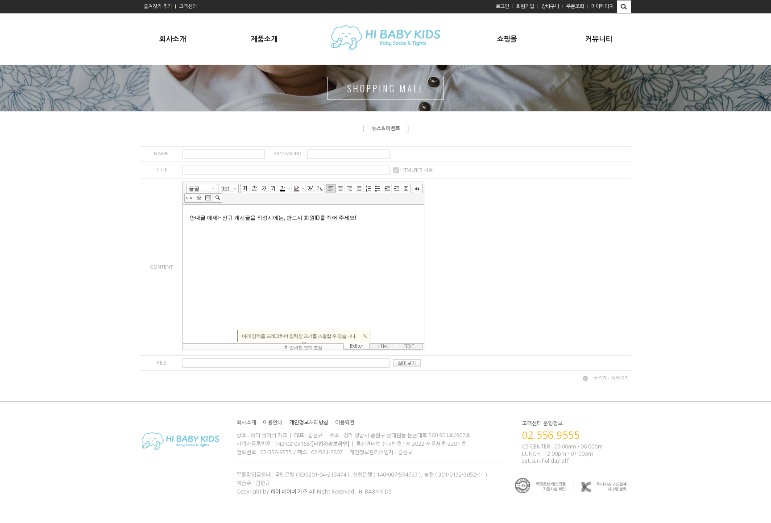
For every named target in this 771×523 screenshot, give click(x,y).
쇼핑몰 (507, 39)
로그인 (502, 6)
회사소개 (172, 39)
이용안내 (272, 422)
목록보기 (620, 378)
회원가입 (525, 6)
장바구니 (550, 6)
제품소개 (264, 39)
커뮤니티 (598, 39)
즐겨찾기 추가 (158, 6)
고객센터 (188, 6)
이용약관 (345, 422)
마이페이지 (602, 6)
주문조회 (575, 6)
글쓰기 (599, 378)
